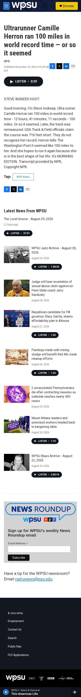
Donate (68, 6)
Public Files (14, 646)
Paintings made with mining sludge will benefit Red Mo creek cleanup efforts (54, 354)
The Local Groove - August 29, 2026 (28, 219)
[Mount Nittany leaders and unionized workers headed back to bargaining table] (16, 424)
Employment (16, 621)
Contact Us (14, 629)
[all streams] (76, 692)
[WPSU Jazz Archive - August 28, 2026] (16, 254)
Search (12, 638)
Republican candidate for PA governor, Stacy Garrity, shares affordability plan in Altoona (52, 316)
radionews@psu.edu (33, 579)
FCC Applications (18, 655)
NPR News (23, 176)
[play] (6, 692)
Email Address (18, 543)
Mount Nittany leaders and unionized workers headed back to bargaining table (53, 422)
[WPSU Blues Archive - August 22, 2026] (16, 462)
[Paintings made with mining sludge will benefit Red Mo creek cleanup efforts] (16, 356)
